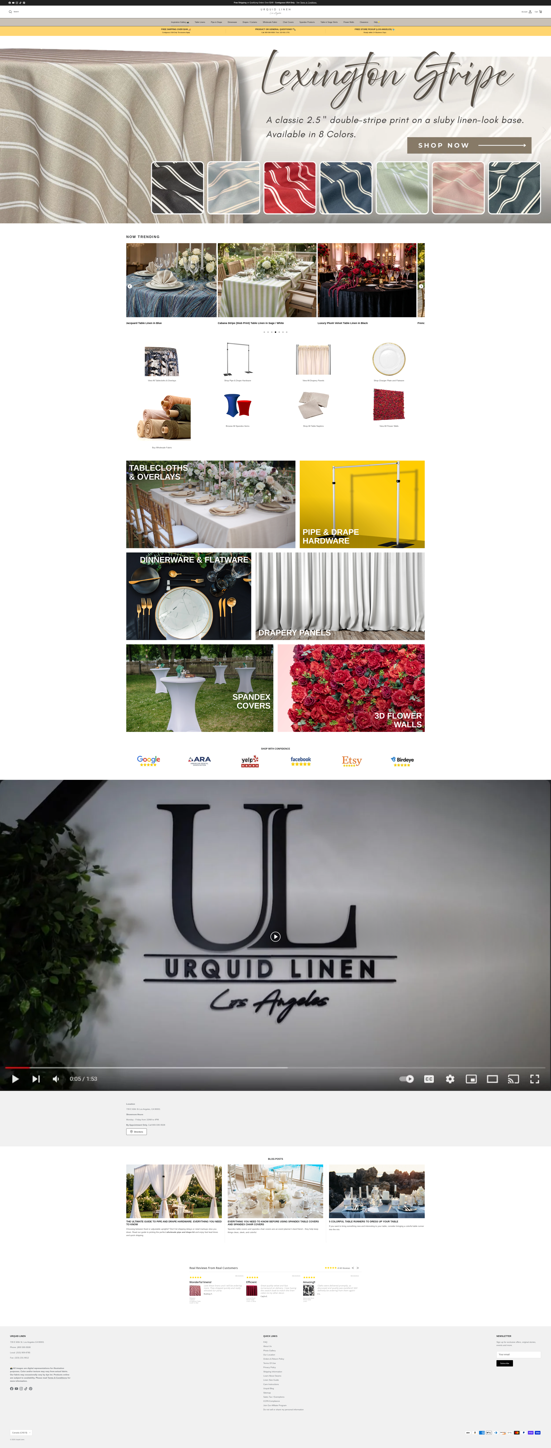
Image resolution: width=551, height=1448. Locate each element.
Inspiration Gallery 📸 (180, 22)
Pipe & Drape (216, 22)
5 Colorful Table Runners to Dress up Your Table (363, 1221)
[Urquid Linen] (275, 11)
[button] (275, 936)
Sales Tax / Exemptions (273, 1397)
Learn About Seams (272, 1376)
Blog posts (275, 1159)
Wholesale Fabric (270, 22)
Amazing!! (309, 1282)
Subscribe (504, 1363)
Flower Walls (349, 22)
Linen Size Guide (271, 1380)
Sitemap (267, 1393)
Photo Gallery (269, 1350)
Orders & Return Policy (273, 1359)
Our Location (269, 1355)
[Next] (421, 286)
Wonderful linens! (200, 1282)
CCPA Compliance (271, 1401)
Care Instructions (271, 1384)
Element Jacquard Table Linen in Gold (137, 323)
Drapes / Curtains (250, 22)
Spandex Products (307, 22)
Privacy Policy (269, 1367)
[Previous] (130, 286)
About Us (267, 1346)
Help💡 (377, 22)
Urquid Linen (19, 1439)
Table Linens (200, 22)
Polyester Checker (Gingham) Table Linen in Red (195, 1300)
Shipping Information (272, 1371)
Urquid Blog (268, 1388)
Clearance (364, 22)
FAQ (265, 1342)
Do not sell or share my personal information (283, 1409)
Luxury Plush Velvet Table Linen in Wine (251, 1299)
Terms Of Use (269, 1363)
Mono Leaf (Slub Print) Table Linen (308, 1299)
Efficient (251, 1282)
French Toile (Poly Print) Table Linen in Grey (341, 323)
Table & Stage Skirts (329, 22)
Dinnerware (232, 22)
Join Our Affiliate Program (275, 1405)
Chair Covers (288, 22)
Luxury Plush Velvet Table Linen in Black (239, 323)
